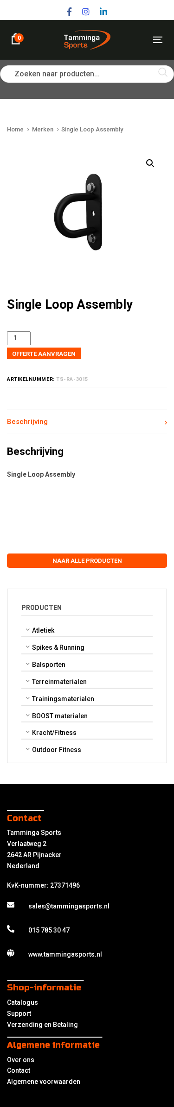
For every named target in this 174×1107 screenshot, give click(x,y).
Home (15, 129)
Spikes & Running (58, 647)
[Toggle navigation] (137, 39)
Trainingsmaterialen (63, 699)
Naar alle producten (87, 560)
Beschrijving (27, 421)
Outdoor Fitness (56, 749)
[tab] (87, 422)
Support (19, 1013)
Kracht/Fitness (54, 732)
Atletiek (43, 630)
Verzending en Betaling (42, 1024)
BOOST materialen (60, 716)
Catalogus (22, 1002)
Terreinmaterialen (59, 681)
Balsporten (48, 664)
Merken (42, 129)
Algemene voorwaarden (43, 1081)
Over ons (20, 1059)
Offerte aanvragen (44, 353)
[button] (150, 163)
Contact (18, 1070)
